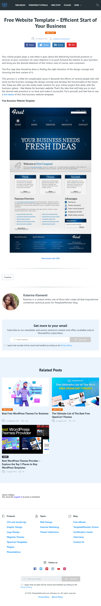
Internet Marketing (49, 527)
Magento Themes (15, 537)
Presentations (14, 551)
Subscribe (73, 579)
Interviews (78, 537)
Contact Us (78, 541)
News (5, 457)
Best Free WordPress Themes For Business (25, 413)
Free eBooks (79, 522)
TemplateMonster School (86, 527)
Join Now (82, 339)
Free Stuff (55, 5)
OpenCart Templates (17, 541)
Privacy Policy (66, 345)
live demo (9, 94)
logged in (18, 497)
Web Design (20, 5)
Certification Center (83, 532)
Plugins (67, 5)
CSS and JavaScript (16, 522)
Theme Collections (49, 532)
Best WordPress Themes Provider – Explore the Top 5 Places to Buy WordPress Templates (21, 464)
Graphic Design (14, 527)
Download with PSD (51, 258)
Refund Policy (57, 597)
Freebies (8, 277)
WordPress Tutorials (38, 5)
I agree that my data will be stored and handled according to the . (39, 345)
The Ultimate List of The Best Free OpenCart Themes (71, 415)
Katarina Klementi (61, 38)
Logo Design (13, 532)
